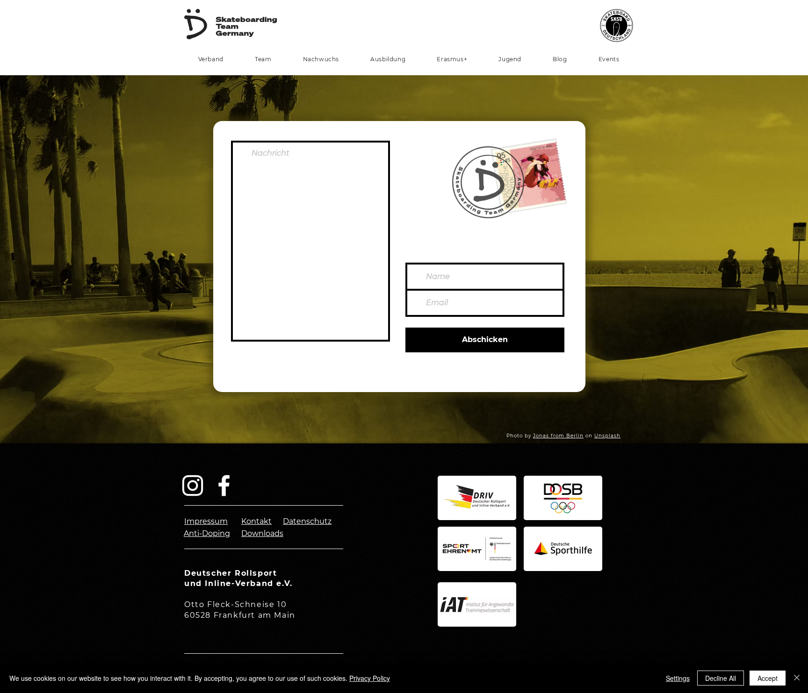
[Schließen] (796, 678)
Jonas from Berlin (558, 436)
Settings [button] (678, 678)
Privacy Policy (369, 678)
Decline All (720, 678)
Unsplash (607, 436)
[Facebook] (224, 486)
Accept (768, 678)
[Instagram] (193, 486)
